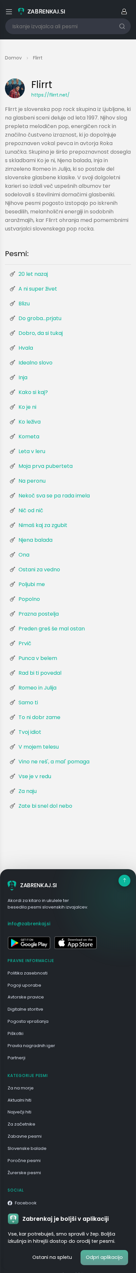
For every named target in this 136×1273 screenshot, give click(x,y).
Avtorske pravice (26, 997)
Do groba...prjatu (39, 318)
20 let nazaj (33, 274)
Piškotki (15, 1033)
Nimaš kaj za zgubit (42, 525)
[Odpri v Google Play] (29, 942)
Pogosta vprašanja (28, 1021)
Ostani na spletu (52, 1257)
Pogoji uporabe (24, 985)
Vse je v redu (34, 776)
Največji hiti (19, 1112)
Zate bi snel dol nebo (45, 806)
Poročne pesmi (24, 1160)
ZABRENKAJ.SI (38, 885)
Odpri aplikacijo (104, 1257)
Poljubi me (31, 584)
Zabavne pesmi (25, 1136)
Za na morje (21, 1088)
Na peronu (32, 481)
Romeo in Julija (37, 687)
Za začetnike (21, 1124)
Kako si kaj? (33, 392)
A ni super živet (37, 289)
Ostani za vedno (39, 569)
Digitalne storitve (25, 1009)
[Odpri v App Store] (75, 942)
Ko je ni (27, 407)
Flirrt (38, 58)
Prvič (24, 643)
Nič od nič (30, 510)
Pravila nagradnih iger (31, 1046)
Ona (23, 555)
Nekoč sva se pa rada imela (54, 495)
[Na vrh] (124, 881)
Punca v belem (37, 658)
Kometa (28, 436)
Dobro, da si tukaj (40, 333)
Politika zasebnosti (28, 973)
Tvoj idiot (29, 732)
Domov (13, 58)
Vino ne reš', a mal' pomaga (53, 761)
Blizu (24, 303)
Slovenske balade (27, 1148)
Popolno (29, 599)
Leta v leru (31, 451)
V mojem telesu (38, 747)
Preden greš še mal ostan (51, 628)
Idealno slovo (35, 362)
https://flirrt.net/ (50, 95)
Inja (22, 377)
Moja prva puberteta (45, 466)
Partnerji (16, 1058)
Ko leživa (29, 422)
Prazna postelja (38, 614)
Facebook (26, 1203)
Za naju (27, 791)
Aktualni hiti (19, 1100)
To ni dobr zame (39, 717)
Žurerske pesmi (24, 1173)
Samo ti (28, 702)
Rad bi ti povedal (39, 673)
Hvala (25, 348)
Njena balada (35, 540)
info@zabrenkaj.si (29, 923)
